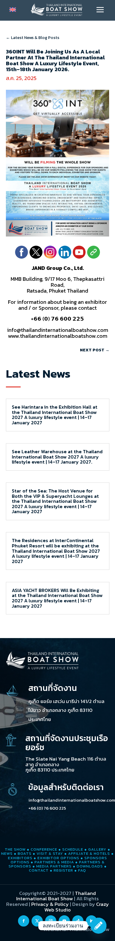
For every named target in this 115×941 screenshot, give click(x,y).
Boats (25, 853)
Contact (39, 870)
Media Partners (54, 866)
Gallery (97, 849)
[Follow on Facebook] (23, 921)
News (7, 853)
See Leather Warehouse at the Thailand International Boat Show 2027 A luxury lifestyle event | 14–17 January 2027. (57, 456)
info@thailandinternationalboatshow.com (71, 800)
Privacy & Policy (50, 904)
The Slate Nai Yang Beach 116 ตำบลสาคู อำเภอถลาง (65, 761)
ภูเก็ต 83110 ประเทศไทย (49, 770)
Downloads (90, 866)
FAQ (82, 870)
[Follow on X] (37, 921)
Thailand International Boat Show (56, 896)
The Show (15, 849)
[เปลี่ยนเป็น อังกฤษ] (12, 10)
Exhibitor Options (58, 858)
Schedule (72, 849)
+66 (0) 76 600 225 (47, 808)
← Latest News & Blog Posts (32, 38)
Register (63, 870)
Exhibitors (20, 858)
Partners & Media (54, 862)
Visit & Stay (50, 853)
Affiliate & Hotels (89, 853)
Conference (44, 849)
